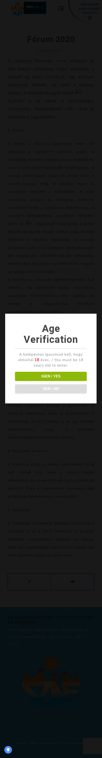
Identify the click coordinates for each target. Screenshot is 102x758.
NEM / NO (51, 389)
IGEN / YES (51, 376)
